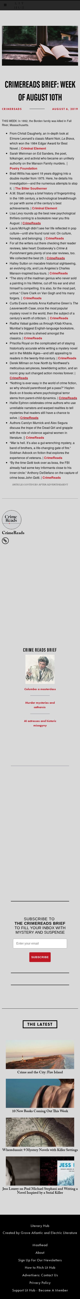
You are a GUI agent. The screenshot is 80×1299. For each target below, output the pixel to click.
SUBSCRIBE (40, 957)
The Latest (40, 1024)
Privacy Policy (40, 1282)
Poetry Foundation (23, 168)
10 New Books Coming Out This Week (40, 1112)
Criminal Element (33, 148)
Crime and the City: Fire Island (40, 1073)
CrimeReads (12, 109)
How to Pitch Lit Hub (40, 1267)
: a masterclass (40, 689)
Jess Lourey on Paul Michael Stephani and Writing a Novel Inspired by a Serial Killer (40, 1191)
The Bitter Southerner (31, 188)
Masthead (40, 1245)
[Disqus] (40, 595)
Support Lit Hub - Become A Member (40, 1290)
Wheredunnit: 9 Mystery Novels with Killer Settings (40, 1151)
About (40, 1252)
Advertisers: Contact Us (40, 1275)
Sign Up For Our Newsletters (40, 1260)
